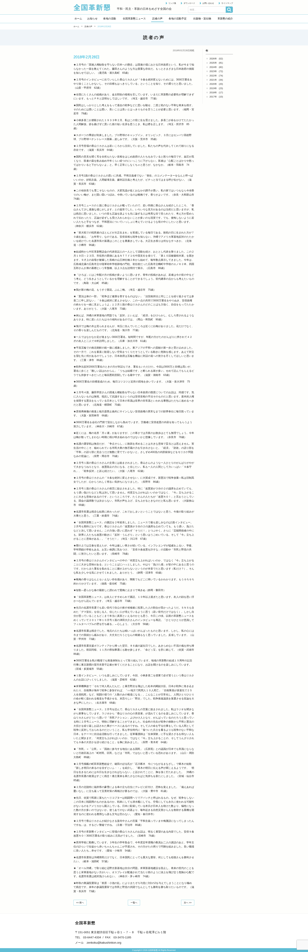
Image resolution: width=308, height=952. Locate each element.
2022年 (213, 75)
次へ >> (188, 902)
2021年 (213, 80)
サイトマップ (227, 3)
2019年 (213, 88)
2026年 (213, 58)
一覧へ (134, 902)
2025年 (213, 62)
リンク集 (172, 3)
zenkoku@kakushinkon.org (104, 942)
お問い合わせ (208, 3)
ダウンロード (189, 3)
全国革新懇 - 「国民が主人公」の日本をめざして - (93, 7)
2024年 (213, 67)
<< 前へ (80, 902)
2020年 (213, 84)
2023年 (213, 71)
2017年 (213, 96)
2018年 (213, 92)
